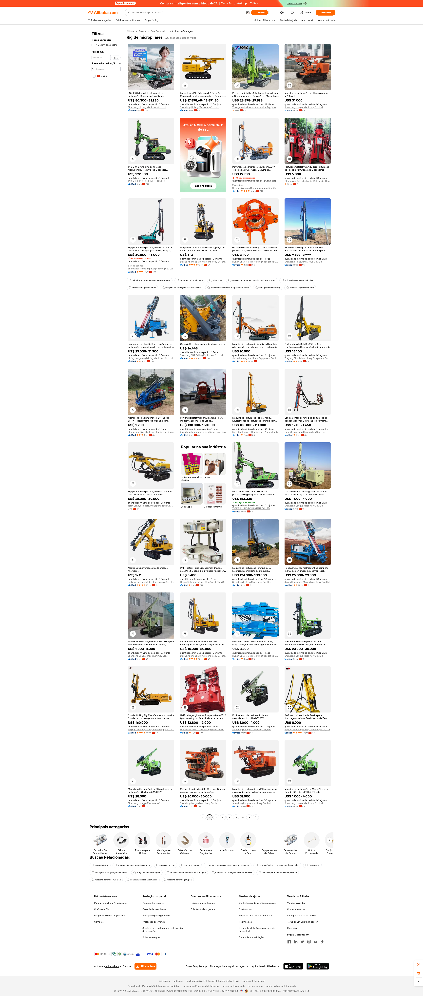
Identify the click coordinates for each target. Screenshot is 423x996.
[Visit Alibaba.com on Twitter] (302, 942)
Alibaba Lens (112, 966)
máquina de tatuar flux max (108, 880)
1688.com (178, 981)
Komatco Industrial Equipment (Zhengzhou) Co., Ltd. (255, 432)
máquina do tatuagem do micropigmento (151, 280)
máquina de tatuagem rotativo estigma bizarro (253, 280)
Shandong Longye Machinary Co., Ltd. (304, 107)
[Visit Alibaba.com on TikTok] (322, 942)
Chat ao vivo (245, 909)
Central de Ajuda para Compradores (257, 903)
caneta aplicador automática (143, 880)
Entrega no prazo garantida (156, 915)
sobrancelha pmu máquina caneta (134, 865)
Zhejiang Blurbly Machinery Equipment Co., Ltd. (308, 358)
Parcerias (292, 928)
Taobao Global (225, 981)
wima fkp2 (217, 280)
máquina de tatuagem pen (179, 880)
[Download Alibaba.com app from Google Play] (318, 966)
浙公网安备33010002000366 (265, 991)
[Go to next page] (256, 817)
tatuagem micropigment (191, 280)
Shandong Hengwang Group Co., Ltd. (303, 261)
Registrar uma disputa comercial (255, 915)
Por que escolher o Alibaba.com (110, 903)
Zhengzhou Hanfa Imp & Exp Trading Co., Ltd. (150, 268)
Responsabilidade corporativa (109, 915)
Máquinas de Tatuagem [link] (181, 31)
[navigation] (106, 425)
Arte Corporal (158, 31)
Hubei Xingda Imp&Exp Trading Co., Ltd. (305, 432)
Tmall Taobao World (195, 981)
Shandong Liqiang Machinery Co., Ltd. (147, 107)
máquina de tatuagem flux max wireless (233, 872)
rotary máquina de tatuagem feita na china (279, 865)
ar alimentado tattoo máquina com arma (230, 287)
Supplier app (200, 966)
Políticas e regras (151, 937)
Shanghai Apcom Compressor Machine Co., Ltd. (255, 188)
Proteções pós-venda (153, 921)
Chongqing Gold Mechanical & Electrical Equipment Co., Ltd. (308, 181)
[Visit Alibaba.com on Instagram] (309, 942)
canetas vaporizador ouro (302, 287)
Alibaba (130, 31)
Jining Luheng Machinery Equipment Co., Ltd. (255, 358)
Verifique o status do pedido (301, 915)
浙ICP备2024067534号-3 (296, 991)
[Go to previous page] (203, 817)
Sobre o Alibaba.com (105, 896)
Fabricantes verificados (203, 903)
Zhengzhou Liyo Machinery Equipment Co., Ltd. (151, 432)
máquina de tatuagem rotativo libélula (183, 287)
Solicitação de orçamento (204, 909)
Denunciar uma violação (251, 937)
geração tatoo (101, 865)
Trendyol (246, 981)
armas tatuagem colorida (144, 287)
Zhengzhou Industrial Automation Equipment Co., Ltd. (255, 107)
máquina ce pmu (167, 865)
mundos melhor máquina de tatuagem (188, 872)
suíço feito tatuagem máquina (299, 280)
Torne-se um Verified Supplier (302, 921)
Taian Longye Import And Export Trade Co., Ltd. (151, 505)
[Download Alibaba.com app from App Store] (293, 966)
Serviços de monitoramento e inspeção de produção (162, 929)
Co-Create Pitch (102, 909)
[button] (248, 13)
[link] (418, 964)
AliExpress (164, 981)
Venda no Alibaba (296, 903)
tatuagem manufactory (269, 287)
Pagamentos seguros (153, 903)
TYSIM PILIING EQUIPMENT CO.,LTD (146, 181)
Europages (259, 981)
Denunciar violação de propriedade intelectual (257, 929)
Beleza (142, 31)
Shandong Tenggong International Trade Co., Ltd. (203, 432)
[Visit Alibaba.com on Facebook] (289, 942)
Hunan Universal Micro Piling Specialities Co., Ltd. (255, 261)
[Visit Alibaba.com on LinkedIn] (296, 942)
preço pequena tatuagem (148, 872)
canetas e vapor (192, 865)
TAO (237, 981)
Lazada (211, 981)
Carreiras (99, 921)
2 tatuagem (314, 865)
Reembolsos (245, 921)
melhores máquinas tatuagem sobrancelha (229, 865)
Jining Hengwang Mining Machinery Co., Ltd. (150, 358)
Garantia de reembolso (154, 909)
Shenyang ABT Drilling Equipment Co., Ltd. (201, 355)
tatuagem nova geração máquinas (111, 872)
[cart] (292, 13)
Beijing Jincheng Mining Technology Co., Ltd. (203, 261)
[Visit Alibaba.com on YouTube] (316, 942)
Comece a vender (296, 909)
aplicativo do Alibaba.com (266, 966)
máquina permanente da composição (279, 872)
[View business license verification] (241, 991)
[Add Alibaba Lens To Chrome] (145, 966)
